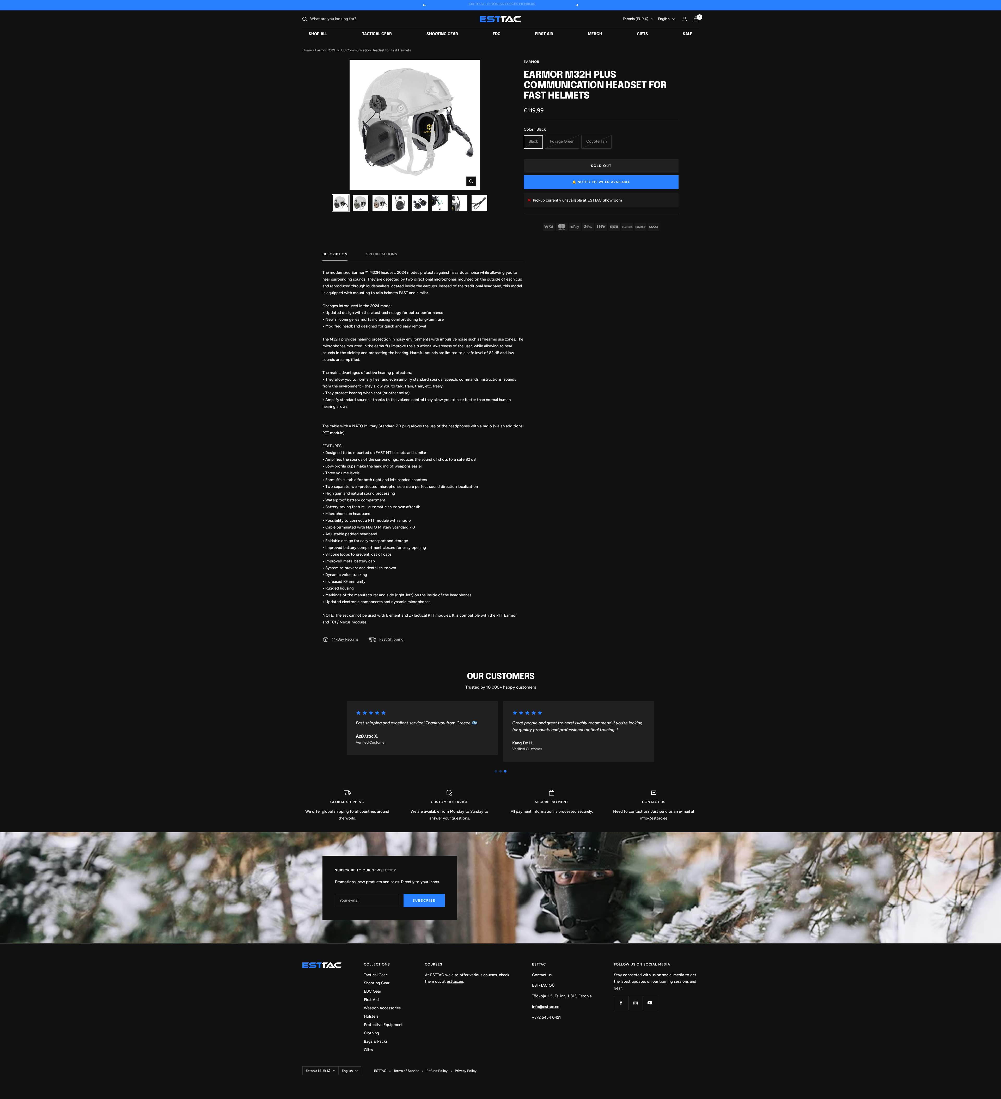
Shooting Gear (442, 34)
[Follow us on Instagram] (635, 1003)
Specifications (381, 254)
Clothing (371, 1033)
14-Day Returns (345, 639)
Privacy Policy (466, 1071)
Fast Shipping (391, 639)
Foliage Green (562, 141)
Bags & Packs (376, 1041)
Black (533, 141)
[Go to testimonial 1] (496, 771)
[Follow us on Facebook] (621, 1003)
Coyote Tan (596, 141)
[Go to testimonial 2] (500, 771)
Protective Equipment (383, 1024)
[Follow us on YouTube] (650, 1003)
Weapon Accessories (382, 1008)
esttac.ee (455, 981)
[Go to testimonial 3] (505, 771)
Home (307, 50)
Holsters (371, 1016)
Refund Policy (437, 1071)
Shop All (318, 34)
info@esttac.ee (545, 1006)
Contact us (542, 975)
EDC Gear (372, 991)
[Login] (684, 19)
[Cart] (696, 18)
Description (334, 254)
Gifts (642, 34)
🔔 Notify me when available (601, 182)
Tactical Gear (377, 34)
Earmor (531, 62)
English (664, 19)
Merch (595, 34)
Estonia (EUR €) (635, 19)
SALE (687, 34)
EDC (496, 34)
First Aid (544, 34)
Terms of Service (406, 1071)
